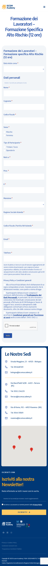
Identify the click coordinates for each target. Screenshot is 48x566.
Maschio (9, 132)
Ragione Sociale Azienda (14, 212)
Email (6, 239)
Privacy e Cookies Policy (9, 542)
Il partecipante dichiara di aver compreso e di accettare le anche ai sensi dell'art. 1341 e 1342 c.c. (23, 315)
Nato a (7, 157)
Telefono (8, 253)
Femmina (9, 135)
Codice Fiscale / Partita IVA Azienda (18, 226)
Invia (8, 335)
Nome (7, 87)
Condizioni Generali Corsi (9, 546)
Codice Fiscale (10, 114)
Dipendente (10, 150)
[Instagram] (11, 532)
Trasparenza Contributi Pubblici (12, 549)
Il (5, 184)
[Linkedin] (7, 532)
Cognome (8, 101)
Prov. (6, 171)
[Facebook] (3, 532)
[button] (44, 7)
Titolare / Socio (12, 147)
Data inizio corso (11, 63)
